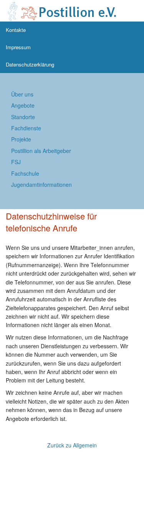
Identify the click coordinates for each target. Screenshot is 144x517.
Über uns (22, 94)
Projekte (21, 139)
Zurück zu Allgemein (72, 445)
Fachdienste (26, 128)
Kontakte (16, 29)
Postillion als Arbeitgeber (41, 151)
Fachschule (25, 173)
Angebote (23, 105)
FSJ (16, 162)
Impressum (18, 47)
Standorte (23, 117)
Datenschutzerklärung (30, 64)
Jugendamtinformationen (41, 184)
